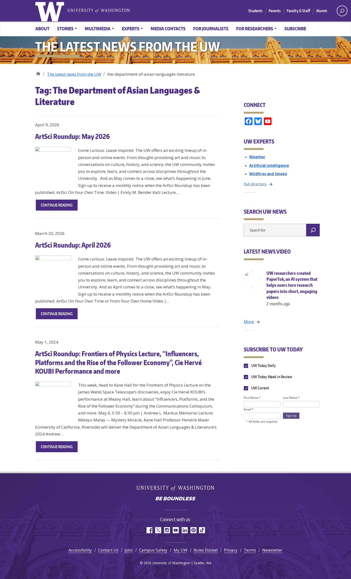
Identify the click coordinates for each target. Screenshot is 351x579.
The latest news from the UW (74, 74)
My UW (180, 550)
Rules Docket (206, 550)
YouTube (175, 530)
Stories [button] (65, 29)
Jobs (129, 550)
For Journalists (211, 29)
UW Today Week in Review (271, 376)
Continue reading (59, 206)
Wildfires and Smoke (268, 173)
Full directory (255, 183)
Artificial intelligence (269, 165)
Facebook (149, 530)
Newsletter (272, 550)
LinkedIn (184, 530)
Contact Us (108, 550)
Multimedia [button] (98, 29)
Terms (250, 550)
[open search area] (342, 10)
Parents (275, 10)
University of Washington (50, 10)
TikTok (202, 530)
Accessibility (80, 550)
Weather (257, 156)
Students (255, 10)
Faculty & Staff (298, 10)
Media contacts (168, 29)
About (42, 29)
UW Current (259, 388)
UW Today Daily (263, 365)
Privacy (231, 550)
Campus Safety (153, 550)
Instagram (167, 530)
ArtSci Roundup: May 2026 (72, 136)
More (249, 321)
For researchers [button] (254, 29)
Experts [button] (130, 29)
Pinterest (193, 530)
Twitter (158, 530)
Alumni (321, 10)
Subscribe (295, 29)
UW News (38, 72)
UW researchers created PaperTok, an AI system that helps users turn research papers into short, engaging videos (292, 288)
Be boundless (175, 499)
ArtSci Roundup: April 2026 (73, 245)
